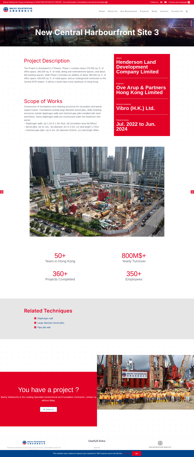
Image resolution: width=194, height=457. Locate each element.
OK (136, 453)
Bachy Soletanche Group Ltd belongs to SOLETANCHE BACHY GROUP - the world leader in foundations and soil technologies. (54, 2)
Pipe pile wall (43, 327)
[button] (187, 11)
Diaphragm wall (45, 318)
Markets (97, 448)
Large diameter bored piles (50, 323)
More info (126, 453)
